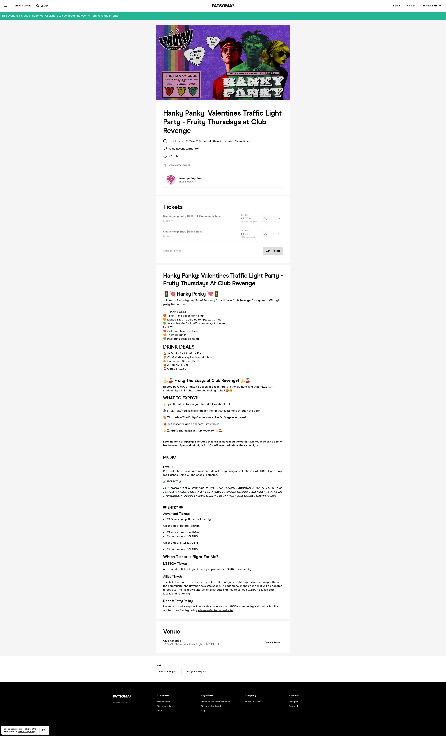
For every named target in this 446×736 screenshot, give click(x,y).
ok (43, 730)
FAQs (159, 711)
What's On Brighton (168, 671)
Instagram (293, 701)
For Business (430, 5)
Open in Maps (272, 642)
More (166, 220)
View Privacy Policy (26, 731)
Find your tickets (165, 706)
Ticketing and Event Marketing (215, 701)
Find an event (163, 701)
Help (203, 711)
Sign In (397, 5)
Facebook (293, 706)
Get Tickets (273, 250)
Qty (265, 218)
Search (44, 5)
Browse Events (23, 5)
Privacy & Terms (252, 701)
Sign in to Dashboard (211, 706)
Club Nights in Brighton (195, 671)
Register (410, 5)
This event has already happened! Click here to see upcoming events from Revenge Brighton (61, 15)
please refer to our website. (215, 610)
